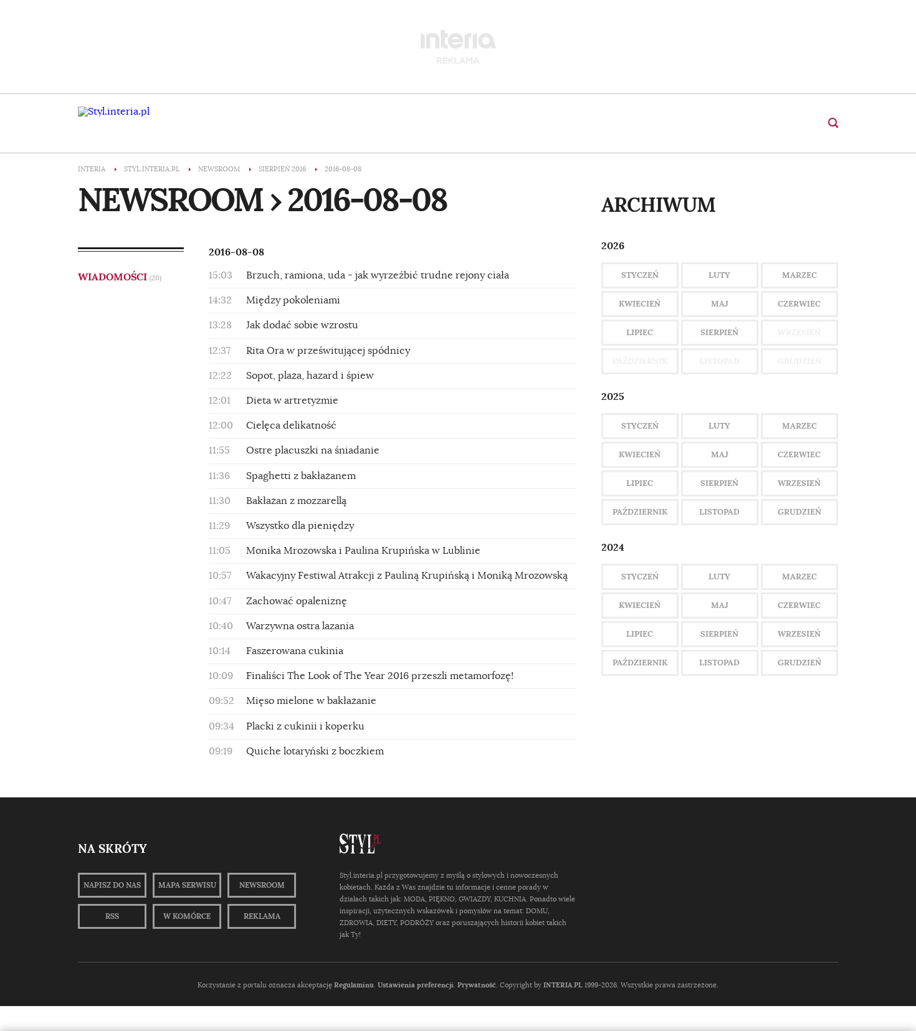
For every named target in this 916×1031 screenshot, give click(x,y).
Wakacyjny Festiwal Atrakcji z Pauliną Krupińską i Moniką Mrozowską (407, 575)
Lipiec (639, 332)
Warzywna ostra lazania (300, 626)
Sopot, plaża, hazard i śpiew (310, 375)
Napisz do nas (112, 885)
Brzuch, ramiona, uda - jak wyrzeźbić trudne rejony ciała (377, 275)
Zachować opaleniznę (296, 601)
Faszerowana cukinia (294, 651)
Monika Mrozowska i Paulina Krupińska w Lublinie (363, 550)
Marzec (799, 275)
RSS (112, 916)
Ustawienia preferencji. (417, 985)
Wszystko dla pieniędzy (300, 526)
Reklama (262, 916)
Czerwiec (799, 303)
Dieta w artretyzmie (292, 400)
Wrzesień (799, 483)
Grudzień (799, 511)
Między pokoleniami (293, 300)
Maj (719, 303)
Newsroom (262, 885)
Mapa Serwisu (187, 885)
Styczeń (640, 275)
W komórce (187, 916)
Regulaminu (354, 985)
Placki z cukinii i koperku (305, 726)
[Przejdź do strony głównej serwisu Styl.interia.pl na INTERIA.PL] (114, 111)
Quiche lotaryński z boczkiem (315, 751)
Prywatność (476, 985)
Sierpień (719, 332)
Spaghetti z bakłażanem (301, 476)
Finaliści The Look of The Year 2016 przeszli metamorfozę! (379, 676)
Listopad (719, 511)
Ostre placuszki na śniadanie (312, 450)
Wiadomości (119, 276)
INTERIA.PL (563, 985)
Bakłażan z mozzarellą (296, 501)
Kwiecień (640, 303)
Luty (719, 275)
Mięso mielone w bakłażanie (311, 701)
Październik (640, 511)
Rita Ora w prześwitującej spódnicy (328, 350)
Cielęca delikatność (291, 425)
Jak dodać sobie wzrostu (302, 325)
